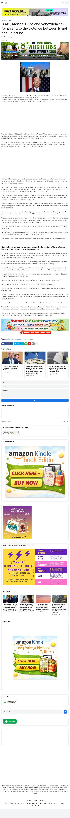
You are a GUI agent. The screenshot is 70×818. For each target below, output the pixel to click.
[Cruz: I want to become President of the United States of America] (12, 358)
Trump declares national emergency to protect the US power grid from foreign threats (57, 369)
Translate (17, 434)
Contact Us (20, 803)
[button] (2, 2)
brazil (12, 339)
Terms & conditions (31, 803)
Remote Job (35, 805)
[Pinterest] (29, 343)
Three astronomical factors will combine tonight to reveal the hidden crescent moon (42, 606)
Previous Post (6, 421)
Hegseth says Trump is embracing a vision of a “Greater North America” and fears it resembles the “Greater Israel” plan (10, 607)
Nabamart (40, 800)
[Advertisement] (35, 119)
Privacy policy (43, 803)
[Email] (33, 343)
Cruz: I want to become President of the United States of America (10, 368)
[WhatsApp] (26, 343)
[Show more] (36, 343)
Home (3, 20)
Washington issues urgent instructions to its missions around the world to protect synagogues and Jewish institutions (34, 370)
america (8, 20)
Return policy (53, 803)
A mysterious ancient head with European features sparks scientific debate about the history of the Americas (59, 608)
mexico (24, 339)
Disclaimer (62, 803)
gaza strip (18, 339)
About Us (13, 803)
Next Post (65, 421)
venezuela (30, 339)
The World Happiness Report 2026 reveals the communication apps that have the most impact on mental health (27, 607)
